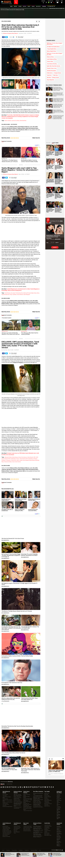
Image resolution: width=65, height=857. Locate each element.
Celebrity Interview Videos (27, 827)
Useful (47, 823)
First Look (15, 830)
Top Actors (58, 806)
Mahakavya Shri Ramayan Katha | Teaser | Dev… (37, 828)
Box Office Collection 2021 (58, 815)
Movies (2, 784)
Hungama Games (47, 830)
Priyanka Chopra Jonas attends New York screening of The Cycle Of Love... (50, 195)
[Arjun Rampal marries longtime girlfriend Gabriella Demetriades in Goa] (59, 161)
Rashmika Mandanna (47, 800)
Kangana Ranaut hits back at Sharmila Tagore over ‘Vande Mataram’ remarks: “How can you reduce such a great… (58, 100)
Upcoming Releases (6, 834)
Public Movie (26, 792)
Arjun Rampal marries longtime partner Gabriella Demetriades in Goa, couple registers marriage (58, 89)
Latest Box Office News (6, 828)
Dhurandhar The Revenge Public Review (27, 804)
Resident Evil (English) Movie (7, 806)
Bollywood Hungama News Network (10, 33)
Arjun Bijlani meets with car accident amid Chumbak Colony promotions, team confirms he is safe (58, 106)
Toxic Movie (5, 795)
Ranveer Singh (46, 795)
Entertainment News (33, 128)
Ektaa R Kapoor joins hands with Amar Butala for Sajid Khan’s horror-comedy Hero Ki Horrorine (58, 94)
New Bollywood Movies (23, 126)
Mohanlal (37, 460)
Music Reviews (46, 834)
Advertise (8, 850)
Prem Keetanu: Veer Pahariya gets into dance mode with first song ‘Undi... (50, 210)
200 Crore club (58, 805)
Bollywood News (14, 126)
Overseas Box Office (59, 801)
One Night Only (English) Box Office (38, 794)
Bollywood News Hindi (23, 128)
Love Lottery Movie (6, 804)
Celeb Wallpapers (17, 828)
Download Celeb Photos (59, 826)
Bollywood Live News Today (8, 129)
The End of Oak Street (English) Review (17, 798)
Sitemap (45, 831)
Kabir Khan (55, 75)
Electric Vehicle (8, 120)
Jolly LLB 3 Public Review (27, 810)
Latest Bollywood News (52, 59)
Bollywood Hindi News (6, 836)
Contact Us (27, 850)
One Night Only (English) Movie (53, 46)
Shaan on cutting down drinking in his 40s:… (19, 510)
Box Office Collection (58, 795)
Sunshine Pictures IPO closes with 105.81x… (33, 510)
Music (35, 293)
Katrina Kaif (46, 794)
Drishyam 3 (9, 460)
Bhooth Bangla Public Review (27, 802)
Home (3, 850)
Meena (33, 460)
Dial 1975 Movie (5, 794)
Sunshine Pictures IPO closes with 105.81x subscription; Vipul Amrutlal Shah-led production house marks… (58, 117)
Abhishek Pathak (8, 457)
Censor (17, 458)
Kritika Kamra (49, 72)
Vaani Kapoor (46, 799)
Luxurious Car (14, 120)
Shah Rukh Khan (23, 120)
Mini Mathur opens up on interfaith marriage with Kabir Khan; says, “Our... (50, 167)
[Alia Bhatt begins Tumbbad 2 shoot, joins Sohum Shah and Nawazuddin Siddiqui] (59, 148)
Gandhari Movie (5, 798)
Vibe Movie (4, 805)
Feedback (21, 850)
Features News (50, 61)
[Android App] (60, 850)
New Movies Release (12, 128)
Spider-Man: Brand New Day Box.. (54, 66)
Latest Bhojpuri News (47, 826)
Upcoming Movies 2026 (21, 129)
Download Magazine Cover (58, 839)
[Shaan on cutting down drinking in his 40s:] (49, 113)
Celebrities (9, 784)
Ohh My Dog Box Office (37, 805)
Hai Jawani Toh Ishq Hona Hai (17, 293)
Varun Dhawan (20, 294)
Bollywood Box (59, 792)
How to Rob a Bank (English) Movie (7, 800)
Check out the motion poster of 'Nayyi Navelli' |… (38, 830)
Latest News (55, 142)
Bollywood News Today (7, 303)
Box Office (38, 791)
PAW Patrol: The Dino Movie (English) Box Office (54, 54)
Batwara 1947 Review (17, 796)
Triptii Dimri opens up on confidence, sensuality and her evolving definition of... (50, 181)
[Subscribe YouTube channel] (53, 2)
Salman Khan (46, 801)
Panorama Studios (8, 461)
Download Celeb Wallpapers (58, 829)
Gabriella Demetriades (51, 70)
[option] (56, 767)
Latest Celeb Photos (17, 827)
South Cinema (18, 461)
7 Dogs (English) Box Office (37, 795)
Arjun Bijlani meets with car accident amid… (7, 510)
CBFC (34, 457)
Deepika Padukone (47, 796)
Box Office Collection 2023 (58, 809)
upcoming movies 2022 (19, 303)
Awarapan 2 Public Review (26, 797)
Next (38, 84)
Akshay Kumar (46, 793)
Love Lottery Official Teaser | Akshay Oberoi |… (38, 832)
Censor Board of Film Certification (26, 458)
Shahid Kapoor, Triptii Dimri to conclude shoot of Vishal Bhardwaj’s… (53, 237)
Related (48, 142)
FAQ (40, 850)
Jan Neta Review (16, 808)
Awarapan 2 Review (17, 799)
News (10, 8)
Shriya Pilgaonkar (50, 79)
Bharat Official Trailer (47, 835)
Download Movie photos (59, 831)
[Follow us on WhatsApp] (48, 2)
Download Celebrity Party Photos (59, 834)
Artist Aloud (46, 829)
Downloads (59, 824)
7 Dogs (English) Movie (51, 48)
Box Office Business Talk (7, 830)
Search (55, 247)
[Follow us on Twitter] (51, 2)
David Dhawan (7, 293)
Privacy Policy (14, 850)
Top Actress (59, 807)
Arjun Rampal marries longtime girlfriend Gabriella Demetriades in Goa (59, 167)
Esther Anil (13, 460)
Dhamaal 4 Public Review (27, 798)
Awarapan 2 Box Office (37, 801)
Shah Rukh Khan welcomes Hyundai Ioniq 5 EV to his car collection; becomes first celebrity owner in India (29, 8)
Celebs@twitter (46, 827)
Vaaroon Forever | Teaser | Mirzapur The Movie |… (37, 836)
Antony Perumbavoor (22, 457)
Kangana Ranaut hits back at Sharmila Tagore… (34, 500)
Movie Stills (16, 829)
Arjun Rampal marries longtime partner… (6, 500)
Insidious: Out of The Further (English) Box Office (38, 800)
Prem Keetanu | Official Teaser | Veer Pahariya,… (37, 834)
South (13, 461)
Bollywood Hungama (4, 8)
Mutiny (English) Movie (51, 51)
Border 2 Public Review (27, 807)
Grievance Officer (34, 850)
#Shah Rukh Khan (34, 49)
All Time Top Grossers (59, 799)
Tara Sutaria (46, 804)
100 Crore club (58, 803)
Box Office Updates (6, 829)
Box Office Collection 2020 (58, 818)
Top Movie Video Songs (27, 826)
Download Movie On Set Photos (59, 842)
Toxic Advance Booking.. (52, 63)
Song (11, 294)
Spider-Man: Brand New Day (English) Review (18, 803)
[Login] (62, 2)
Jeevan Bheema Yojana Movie (7, 797)
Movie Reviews (5, 835)
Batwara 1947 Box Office (37, 802)
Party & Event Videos (26, 829)
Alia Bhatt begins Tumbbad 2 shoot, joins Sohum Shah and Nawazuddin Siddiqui (58, 153)
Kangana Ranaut (57, 72)
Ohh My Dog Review (17, 800)
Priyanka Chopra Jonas (52, 68)
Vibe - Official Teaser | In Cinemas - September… (37, 826)
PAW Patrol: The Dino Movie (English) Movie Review (54, 44)
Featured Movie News (6, 827)
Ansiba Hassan (15, 457)
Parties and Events (17, 826)
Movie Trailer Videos (26, 828)
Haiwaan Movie (5, 803)
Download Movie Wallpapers (58, 845)
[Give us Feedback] (57, 2)
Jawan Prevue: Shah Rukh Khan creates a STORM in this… (55, 771)
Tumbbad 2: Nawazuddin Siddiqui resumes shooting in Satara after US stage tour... (59, 196)
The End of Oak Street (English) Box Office (37, 804)
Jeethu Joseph (19, 460)
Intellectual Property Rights (28, 293)
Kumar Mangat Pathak (27, 460)
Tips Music (14, 294)
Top (47, 791)
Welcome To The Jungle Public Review (27, 800)
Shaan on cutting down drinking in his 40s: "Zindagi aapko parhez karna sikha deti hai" (58, 111)
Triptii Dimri (49, 75)
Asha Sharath (30, 457)
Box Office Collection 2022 (58, 812)
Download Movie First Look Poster (59, 836)
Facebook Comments (7, 141)
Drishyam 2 (4, 460)
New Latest (26, 824)
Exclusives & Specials (27, 830)
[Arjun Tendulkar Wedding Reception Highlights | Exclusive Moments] (8, 84)
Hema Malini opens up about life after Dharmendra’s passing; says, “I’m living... (50, 153)
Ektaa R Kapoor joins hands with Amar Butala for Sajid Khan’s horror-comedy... (58, 210)
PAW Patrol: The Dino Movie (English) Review (18, 795)
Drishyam (35, 458)
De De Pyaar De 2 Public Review (27, 809)
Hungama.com (47, 828)
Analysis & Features (58, 797)
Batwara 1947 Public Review (26, 795)
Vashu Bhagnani (26, 294)
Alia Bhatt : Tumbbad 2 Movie (53, 77)
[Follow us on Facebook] (46, 2)
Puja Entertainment (5, 294)
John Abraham (46, 802)
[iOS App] (62, 850)
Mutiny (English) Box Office (37, 796)
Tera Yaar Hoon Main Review (17, 805)
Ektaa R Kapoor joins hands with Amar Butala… (20, 500)
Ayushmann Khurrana (48, 803)
